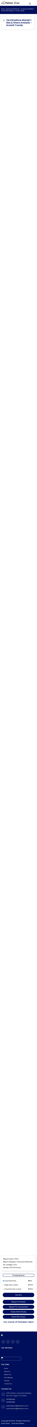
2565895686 (10, 1399)
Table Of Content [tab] (25, 34)
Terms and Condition (17, 1423)
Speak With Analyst (19, 1317)
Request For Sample (18, 1302)
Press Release (8, 1378)
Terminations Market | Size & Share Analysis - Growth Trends (19, 23)
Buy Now (18, 1295)
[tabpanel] (18, 644)
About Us (7, 1371)
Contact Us (8, 1384)
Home (3, 9)
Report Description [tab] (9, 34)
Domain (6, 1381)
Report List (7, 1374)
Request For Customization (18, 1307)
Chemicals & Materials (12, 9)
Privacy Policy (5, 1423)
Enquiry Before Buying (18, 1312)
